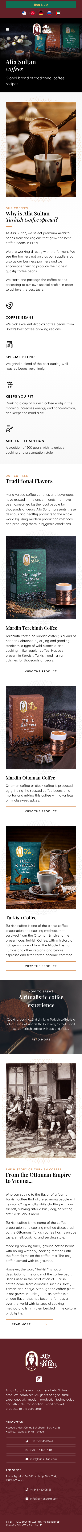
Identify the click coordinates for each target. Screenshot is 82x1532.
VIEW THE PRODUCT (41, 671)
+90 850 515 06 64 (41, 1441)
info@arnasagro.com (44, 1498)
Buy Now (41, 5)
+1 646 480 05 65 (40, 1489)
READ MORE (40, 1039)
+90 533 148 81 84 (41, 1450)
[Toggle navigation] (7, 30)
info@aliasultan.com (43, 1459)
